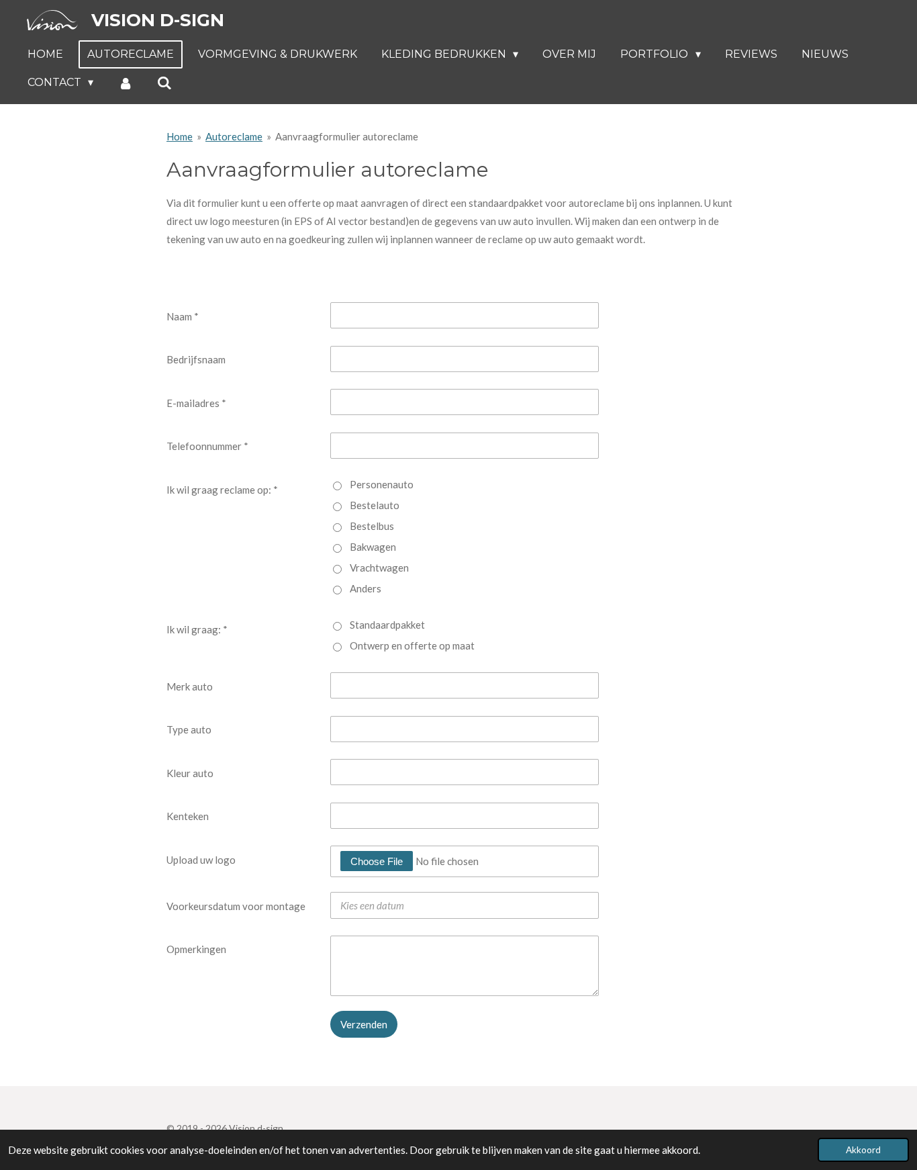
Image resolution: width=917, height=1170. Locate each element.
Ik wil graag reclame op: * (222, 490)
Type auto (188, 729)
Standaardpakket (387, 625)
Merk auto (189, 686)
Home (179, 136)
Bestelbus (372, 526)
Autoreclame (233, 136)
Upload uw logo (201, 860)
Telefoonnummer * (207, 446)
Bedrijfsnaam (196, 359)
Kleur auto (189, 773)
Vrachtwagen (379, 567)
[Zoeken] (164, 83)
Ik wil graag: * (197, 629)
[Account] (125, 83)
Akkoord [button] (863, 1149)
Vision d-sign (157, 20)
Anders (365, 588)
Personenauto (382, 484)
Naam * (182, 316)
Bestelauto (374, 505)
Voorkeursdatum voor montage (235, 906)
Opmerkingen (196, 949)
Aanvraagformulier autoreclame (346, 136)
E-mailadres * (196, 403)
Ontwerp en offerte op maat (412, 645)
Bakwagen (373, 547)
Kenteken (187, 816)
